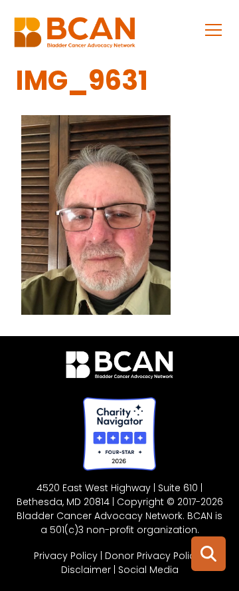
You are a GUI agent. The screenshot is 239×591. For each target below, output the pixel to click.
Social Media (148, 569)
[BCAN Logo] (120, 368)
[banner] (74, 36)
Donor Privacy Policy (152, 555)
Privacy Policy (66, 555)
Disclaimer (86, 569)
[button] (214, 29)
